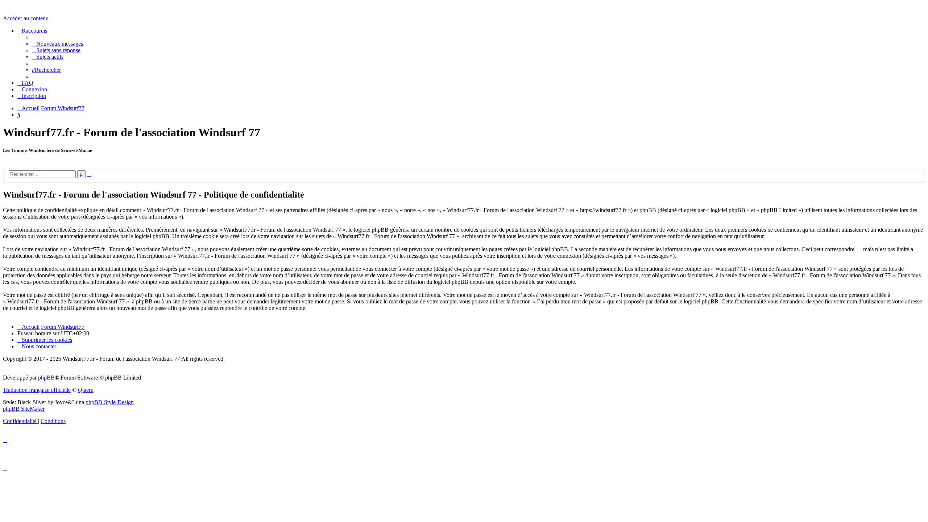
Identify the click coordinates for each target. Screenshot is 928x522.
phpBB (46, 377)
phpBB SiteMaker (24, 409)
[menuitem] (57, 44)
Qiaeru (86, 390)
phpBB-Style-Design (110, 402)
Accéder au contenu (26, 18)
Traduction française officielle (37, 390)
